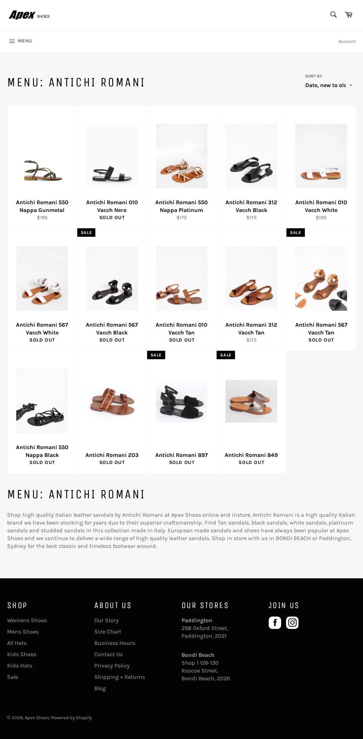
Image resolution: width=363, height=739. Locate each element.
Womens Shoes (27, 620)
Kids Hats (19, 665)
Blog (100, 688)
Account (347, 41)
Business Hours (114, 643)
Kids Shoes (21, 654)
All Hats (17, 643)
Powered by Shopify (71, 717)
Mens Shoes (23, 631)
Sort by (313, 76)
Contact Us (108, 654)
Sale (12, 677)
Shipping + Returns (119, 677)
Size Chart (107, 631)
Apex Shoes (37, 717)
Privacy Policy (112, 665)
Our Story (106, 620)
